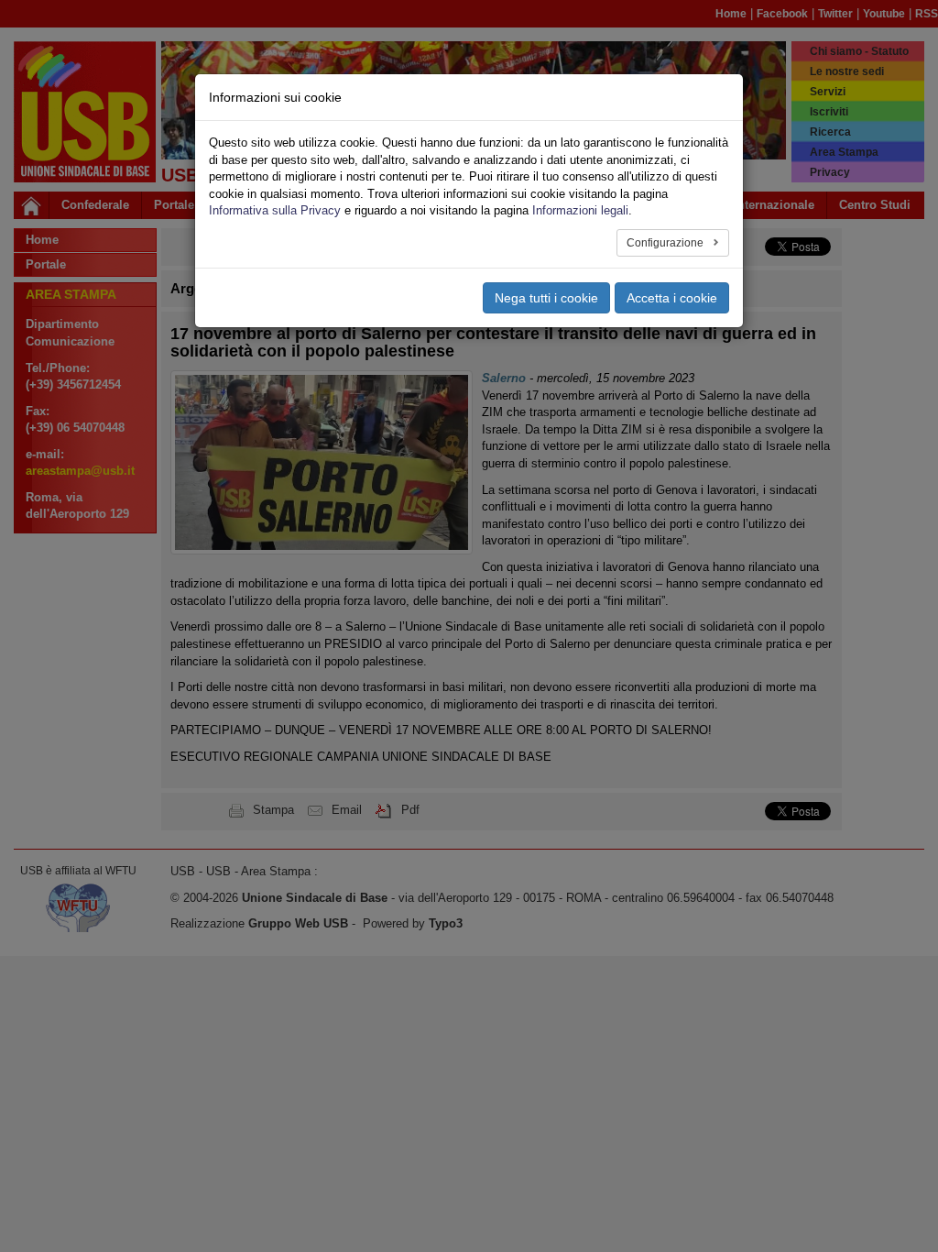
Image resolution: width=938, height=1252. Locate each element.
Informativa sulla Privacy (275, 210)
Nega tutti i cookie (546, 298)
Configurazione (666, 242)
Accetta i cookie (672, 298)
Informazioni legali (580, 210)
